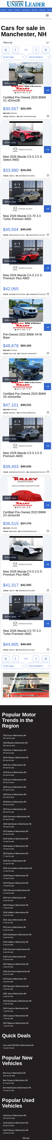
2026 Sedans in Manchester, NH (15, 840)
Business (26, 10)
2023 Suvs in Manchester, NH (14, 810)
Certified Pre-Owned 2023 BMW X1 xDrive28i (24, 99)
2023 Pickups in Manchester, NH (15, 884)
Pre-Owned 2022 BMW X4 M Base (22, 336)
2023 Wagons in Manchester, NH (16, 1024)
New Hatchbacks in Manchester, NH (17, 1089)
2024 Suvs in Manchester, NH (14, 788)
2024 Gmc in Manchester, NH (14, 862)
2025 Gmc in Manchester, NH (14, 899)
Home (3, 10)
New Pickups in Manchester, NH (15, 1081)
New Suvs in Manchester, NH (14, 1074)
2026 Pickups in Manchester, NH (15, 759)
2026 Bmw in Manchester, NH (14, 751)
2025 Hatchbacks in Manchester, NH (17, 936)
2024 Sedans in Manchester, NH (15, 847)
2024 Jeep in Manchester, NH (14, 921)
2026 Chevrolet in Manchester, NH (16, 818)
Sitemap (26, 1138)
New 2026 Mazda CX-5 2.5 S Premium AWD (22, 454)
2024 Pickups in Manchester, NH (15, 877)
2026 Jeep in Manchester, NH (14, 995)
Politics (17, 10)
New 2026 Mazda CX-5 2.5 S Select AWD (22, 158)
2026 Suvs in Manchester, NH (14, 736)
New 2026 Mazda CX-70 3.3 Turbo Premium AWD (22, 217)
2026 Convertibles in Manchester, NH (17, 869)
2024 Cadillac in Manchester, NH (15, 913)
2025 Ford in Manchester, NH (14, 958)
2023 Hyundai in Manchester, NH (16, 987)
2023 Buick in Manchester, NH (14, 980)
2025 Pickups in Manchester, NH (15, 906)
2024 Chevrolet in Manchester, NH (16, 972)
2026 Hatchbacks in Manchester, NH (17, 825)
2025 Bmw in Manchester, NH (14, 773)
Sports (35, 10)
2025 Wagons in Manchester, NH (16, 965)
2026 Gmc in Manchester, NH (14, 766)
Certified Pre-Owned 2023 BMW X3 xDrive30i (24, 514)
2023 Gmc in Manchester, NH (14, 928)
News (10, 10)
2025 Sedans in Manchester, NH (15, 854)
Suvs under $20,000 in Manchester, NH (18, 1046)
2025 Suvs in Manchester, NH (14, 781)
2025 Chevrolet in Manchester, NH (16, 950)
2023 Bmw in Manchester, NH (14, 795)
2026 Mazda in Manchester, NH (15, 744)
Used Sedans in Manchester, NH (15, 1124)
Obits (49, 10)
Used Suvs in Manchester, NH (14, 1116)
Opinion (42, 10)
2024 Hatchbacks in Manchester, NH (17, 1002)
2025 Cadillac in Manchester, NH (15, 943)
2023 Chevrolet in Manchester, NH (16, 891)
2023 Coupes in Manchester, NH (15, 1017)
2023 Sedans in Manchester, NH (15, 832)
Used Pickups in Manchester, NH (15, 1131)
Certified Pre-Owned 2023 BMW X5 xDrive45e (24, 395)
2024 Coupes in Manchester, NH (15, 1009)
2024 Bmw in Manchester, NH (14, 803)
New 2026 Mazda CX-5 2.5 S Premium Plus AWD (22, 277)
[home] (26, 4)
